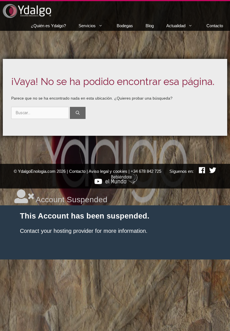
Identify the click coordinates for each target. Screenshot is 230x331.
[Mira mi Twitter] (210, 171)
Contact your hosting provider (56, 231)
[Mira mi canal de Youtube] (96, 182)
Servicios (87, 25)
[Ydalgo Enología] (27, 11)
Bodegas (125, 25)
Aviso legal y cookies (108, 171)
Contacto (214, 25)
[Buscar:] (40, 113)
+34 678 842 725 (146, 171)
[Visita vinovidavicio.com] (121, 182)
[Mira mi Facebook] (200, 171)
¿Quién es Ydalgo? (48, 25)
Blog (150, 25)
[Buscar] (78, 113)
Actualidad (175, 25)
